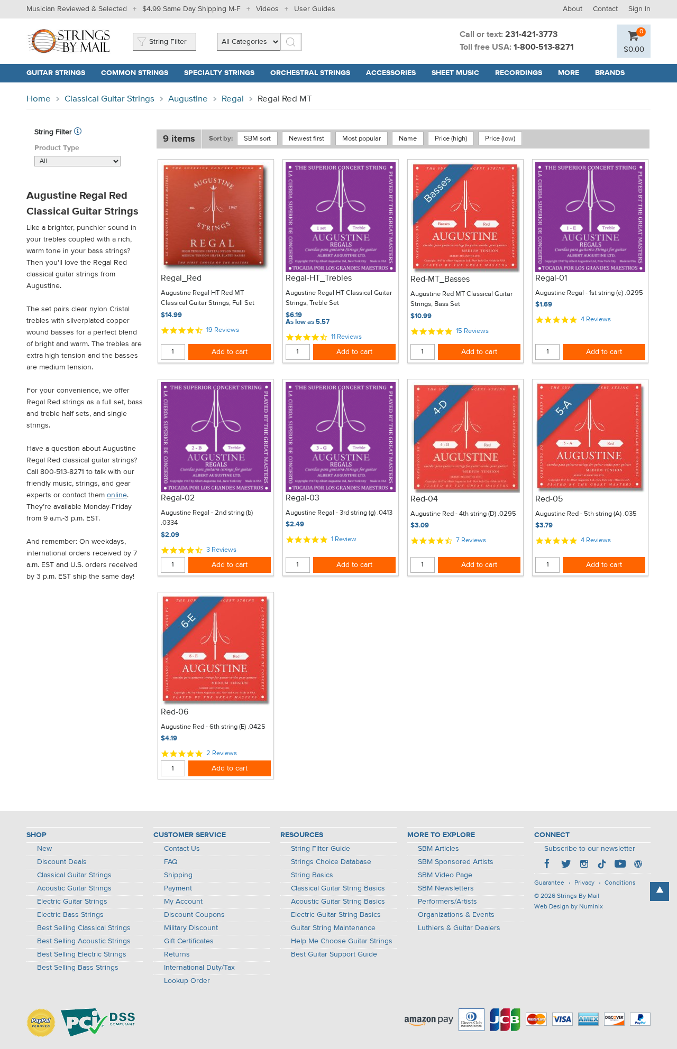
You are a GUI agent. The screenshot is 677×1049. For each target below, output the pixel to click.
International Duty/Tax (199, 967)
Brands (610, 73)
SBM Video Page (445, 875)
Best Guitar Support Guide (334, 954)
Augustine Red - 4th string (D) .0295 (463, 513)
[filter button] (77, 132)
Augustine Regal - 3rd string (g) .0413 (339, 512)
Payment (178, 888)
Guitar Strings (55, 73)
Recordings (518, 73)
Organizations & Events (456, 914)
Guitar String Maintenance (333, 928)
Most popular (361, 138)
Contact (605, 9)
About (572, 9)
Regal (233, 99)
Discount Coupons (194, 914)
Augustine (188, 99)
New (44, 848)
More (568, 73)
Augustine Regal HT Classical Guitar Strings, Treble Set (339, 298)
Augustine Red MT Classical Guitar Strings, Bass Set (461, 299)
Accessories (391, 73)
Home (38, 99)
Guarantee (549, 883)
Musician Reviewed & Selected (76, 9)
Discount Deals (62, 862)
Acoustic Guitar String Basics (338, 901)
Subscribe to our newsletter (589, 848)
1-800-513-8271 (544, 47)
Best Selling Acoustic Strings (84, 941)
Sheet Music (455, 73)
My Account (183, 901)
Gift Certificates (189, 941)
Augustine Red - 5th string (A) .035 (586, 513)
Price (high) (451, 138)
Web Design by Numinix (568, 907)
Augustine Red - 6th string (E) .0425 (213, 726)
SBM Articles (438, 848)
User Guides (314, 9)
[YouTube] (620, 865)
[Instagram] (584, 865)
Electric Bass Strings (70, 914)
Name (408, 138)
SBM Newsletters (446, 888)
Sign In (639, 9)
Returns (177, 954)
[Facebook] (548, 865)
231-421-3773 (531, 35)
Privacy (584, 883)
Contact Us (182, 848)
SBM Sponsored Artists (455, 862)
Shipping (178, 875)
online (117, 495)
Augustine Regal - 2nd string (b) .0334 (207, 518)
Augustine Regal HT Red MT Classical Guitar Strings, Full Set (207, 298)
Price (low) (500, 138)
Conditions (620, 883)
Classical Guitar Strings (109, 99)
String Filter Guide (320, 848)
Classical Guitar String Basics (338, 888)
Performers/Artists (447, 901)
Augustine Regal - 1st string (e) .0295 (589, 293)
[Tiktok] (602, 865)
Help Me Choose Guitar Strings (341, 941)
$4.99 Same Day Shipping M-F (191, 9)
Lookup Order (187, 981)
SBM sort (257, 138)
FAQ (171, 862)
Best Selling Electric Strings (81, 954)
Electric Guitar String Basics (336, 914)
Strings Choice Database (331, 862)
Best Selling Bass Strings (77, 967)
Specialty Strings (219, 73)
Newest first (306, 138)
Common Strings (134, 73)
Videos (267, 9)
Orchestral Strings (310, 73)
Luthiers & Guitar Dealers (459, 928)
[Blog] (638, 865)
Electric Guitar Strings (72, 901)
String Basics (312, 875)
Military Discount (191, 928)
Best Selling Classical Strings (84, 928)
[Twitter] (566, 865)
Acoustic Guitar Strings (74, 888)
